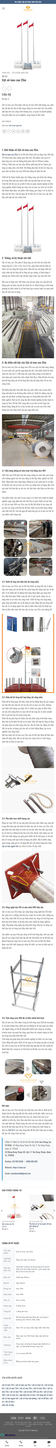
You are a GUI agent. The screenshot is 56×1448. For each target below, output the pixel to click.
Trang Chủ (9, 1422)
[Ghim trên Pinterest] (23, 131)
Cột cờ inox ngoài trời (20, 72)
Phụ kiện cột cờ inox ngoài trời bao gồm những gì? (40, 1225)
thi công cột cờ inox (44, 1394)
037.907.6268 (17, 1161)
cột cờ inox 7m (37, 1384)
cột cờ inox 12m (8, 1384)
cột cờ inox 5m (12, 1394)
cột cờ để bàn (43, 1398)
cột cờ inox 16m (40, 1388)
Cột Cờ (10, 1130)
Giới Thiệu (48, 1424)
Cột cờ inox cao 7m (8, 1224)
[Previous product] (9, 88)
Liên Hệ (28, 1426)
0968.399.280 (31, 1161)
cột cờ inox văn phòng (28, 1398)
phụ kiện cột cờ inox (27, 1394)
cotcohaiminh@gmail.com (21, 1173)
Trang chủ (6, 72)
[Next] (54, 1215)
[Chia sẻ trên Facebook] (9, 131)
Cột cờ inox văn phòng (41, 1422)
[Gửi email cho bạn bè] (18, 131)
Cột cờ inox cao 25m (10, 154)
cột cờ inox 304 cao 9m (33, 1391)
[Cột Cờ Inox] (28, 8)
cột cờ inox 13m (12, 1388)
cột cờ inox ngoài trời (10, 846)
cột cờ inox (9, 1401)
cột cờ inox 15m (16, 1391)
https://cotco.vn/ (19, 1167)
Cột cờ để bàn (9, 1424)
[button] (3, 8)
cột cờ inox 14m (26, 1388)
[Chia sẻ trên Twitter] (14, 131)
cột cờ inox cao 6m (23, 1384)
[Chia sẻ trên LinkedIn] (28, 131)
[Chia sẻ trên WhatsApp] (4, 131)
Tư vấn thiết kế (20, 1424)
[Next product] (4, 88)
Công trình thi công (35, 1424)
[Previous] (2, 1215)
